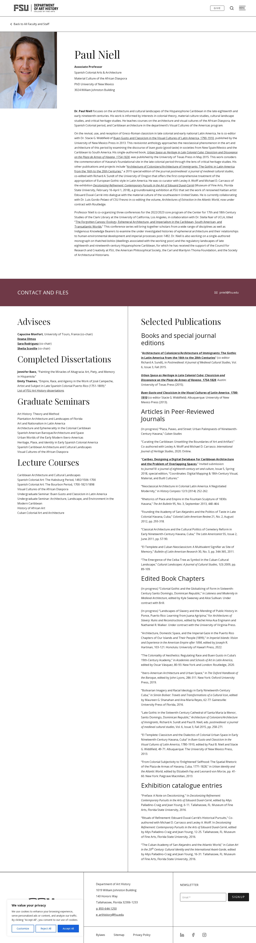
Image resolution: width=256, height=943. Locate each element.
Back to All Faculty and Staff (31, 24)
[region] (45, 918)
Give (217, 8)
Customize (23, 928)
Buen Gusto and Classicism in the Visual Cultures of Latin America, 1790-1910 (163, 138)
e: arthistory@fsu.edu (110, 915)
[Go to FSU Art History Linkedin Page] (182, 935)
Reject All (46, 928)
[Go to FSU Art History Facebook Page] (193, 935)
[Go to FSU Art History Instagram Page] (204, 935)
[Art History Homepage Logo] (35, 8)
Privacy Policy (141, 934)
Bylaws (100, 934)
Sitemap (119, 934)
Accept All (68, 928)
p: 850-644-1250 (106, 908)
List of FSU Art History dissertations (40, 390)
